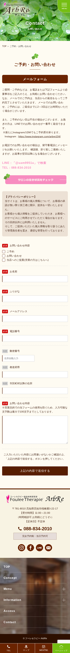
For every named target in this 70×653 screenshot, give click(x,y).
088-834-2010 (38, 528)
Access (9, 610)
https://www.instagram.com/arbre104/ (39, 136)
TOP (4, 46)
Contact (10, 622)
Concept (10, 577)
